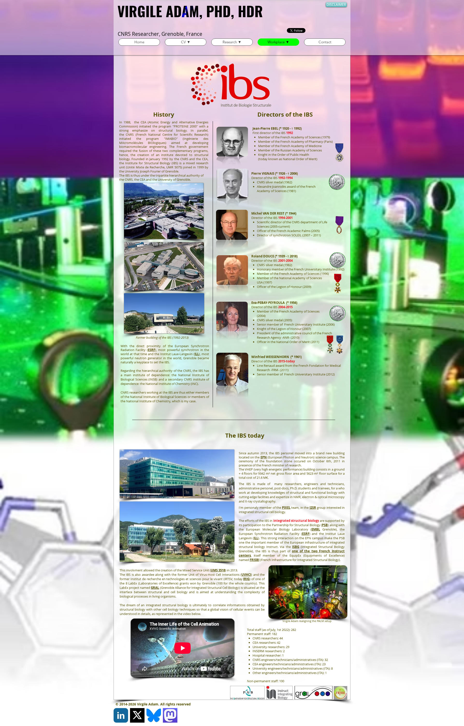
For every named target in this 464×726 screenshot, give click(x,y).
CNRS (130, 134)
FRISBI (254, 560)
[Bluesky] (153, 715)
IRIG (246, 579)
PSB (325, 525)
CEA (143, 122)
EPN (264, 457)
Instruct (272, 547)
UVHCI (246, 574)
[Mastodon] (170, 715)
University (132, 171)
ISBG (295, 547)
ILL (197, 354)
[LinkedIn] (121, 715)
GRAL (155, 587)
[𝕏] (137, 715)
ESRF (151, 350)
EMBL (316, 529)
